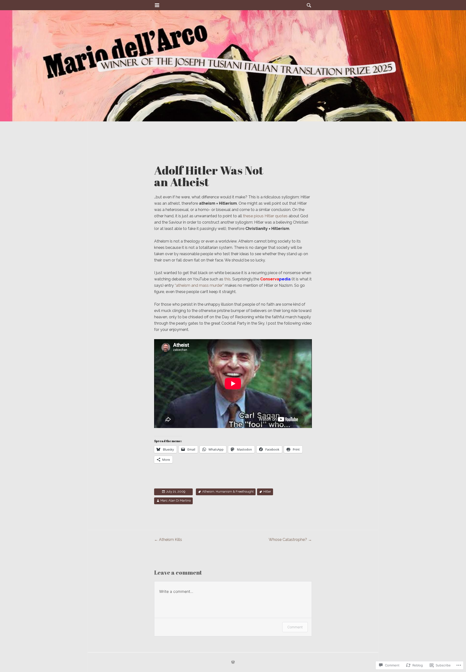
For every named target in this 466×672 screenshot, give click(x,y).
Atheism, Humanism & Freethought (228, 491)
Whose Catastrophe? (290, 539)
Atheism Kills (168, 539)
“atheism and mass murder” (199, 285)
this (227, 279)
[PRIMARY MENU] (157, 5)
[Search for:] (308, 5)
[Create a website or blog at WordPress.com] (233, 662)
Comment (295, 627)
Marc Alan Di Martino (175, 500)
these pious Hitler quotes (266, 216)
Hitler (267, 491)
